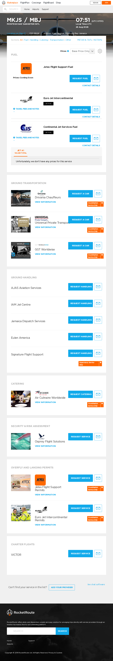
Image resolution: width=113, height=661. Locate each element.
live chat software (96, 584)
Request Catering (81, 394)
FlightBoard (48, 3)
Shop (58, 3)
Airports (35, 9)
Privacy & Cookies (55, 653)
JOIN (106, 3)
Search (62, 631)
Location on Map (15, 33)
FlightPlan (24, 3)
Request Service (80, 436)
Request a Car (80, 193)
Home (26, 9)
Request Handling (81, 286)
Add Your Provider (62, 587)
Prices (63, 51)
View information (46, 202)
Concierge (36, 3)
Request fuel (80, 78)
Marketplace (12, 3)
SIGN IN (95, 3)
